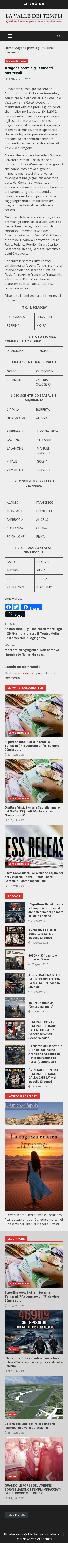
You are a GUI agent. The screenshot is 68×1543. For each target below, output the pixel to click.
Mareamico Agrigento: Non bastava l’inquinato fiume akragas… (32, 649)
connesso (29, 673)
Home (9, 48)
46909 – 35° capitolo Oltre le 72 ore (15, 959)
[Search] (58, 36)
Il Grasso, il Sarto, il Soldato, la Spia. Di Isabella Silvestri (15, 936)
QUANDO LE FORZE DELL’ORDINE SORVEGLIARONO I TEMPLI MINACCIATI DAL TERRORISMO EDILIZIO (34, 1459)
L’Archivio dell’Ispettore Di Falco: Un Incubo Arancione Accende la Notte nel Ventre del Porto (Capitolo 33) (15, 1054)
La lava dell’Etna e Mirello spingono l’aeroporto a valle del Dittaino (34, 1397)
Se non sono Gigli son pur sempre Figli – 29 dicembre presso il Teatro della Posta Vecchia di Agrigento (33, 631)
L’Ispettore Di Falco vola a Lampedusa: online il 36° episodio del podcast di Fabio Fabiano (15, 912)
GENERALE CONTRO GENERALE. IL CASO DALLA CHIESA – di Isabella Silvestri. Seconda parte (15, 1030)
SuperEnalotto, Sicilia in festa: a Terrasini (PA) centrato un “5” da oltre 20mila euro (34, 715)
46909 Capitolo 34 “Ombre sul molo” (15, 1007)
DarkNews (22, 1539)
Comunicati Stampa (16, 61)
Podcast (13, 1349)
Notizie (12, 1414)
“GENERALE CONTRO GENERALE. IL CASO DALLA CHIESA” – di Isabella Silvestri (15, 1078)
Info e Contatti (16, 1515)
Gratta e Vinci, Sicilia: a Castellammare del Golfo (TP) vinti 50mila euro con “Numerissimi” (34, 781)
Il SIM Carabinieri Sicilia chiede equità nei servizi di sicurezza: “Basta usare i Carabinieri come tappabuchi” (34, 846)
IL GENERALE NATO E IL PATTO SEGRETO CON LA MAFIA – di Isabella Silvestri (15, 983)
